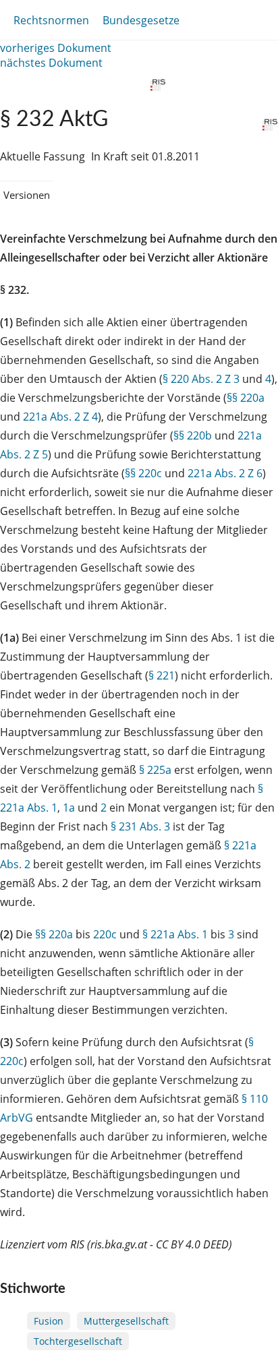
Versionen (26, 195)
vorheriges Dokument (55, 47)
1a (69, 807)
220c (105, 934)
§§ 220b (192, 435)
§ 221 (161, 675)
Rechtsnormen (51, 20)
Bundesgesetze (141, 20)
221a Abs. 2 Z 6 (225, 473)
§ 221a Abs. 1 (175, 934)
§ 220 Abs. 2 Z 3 (201, 378)
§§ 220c (143, 473)
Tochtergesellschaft (78, 1341)
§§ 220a (246, 397)
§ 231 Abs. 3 (140, 826)
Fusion (48, 1320)
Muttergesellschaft (126, 1320)
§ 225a (155, 769)
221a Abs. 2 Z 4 (60, 416)
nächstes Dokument (51, 62)
